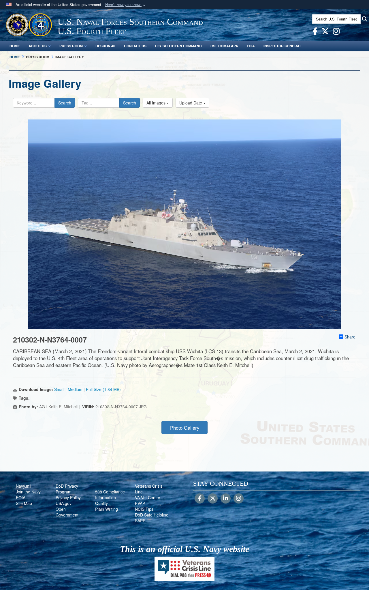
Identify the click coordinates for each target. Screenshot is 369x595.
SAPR (140, 520)
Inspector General (282, 45)
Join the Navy (28, 492)
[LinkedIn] (226, 499)
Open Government (67, 512)
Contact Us (135, 45)
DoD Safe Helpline (151, 515)
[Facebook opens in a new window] (315, 32)
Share (349, 336)
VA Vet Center (147, 497)
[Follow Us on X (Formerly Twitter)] (213, 499)
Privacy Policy (68, 497)
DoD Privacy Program (67, 489)
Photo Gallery (184, 427)
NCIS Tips (144, 509)
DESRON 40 (105, 45)
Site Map (24, 503)
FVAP (140, 503)
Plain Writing (106, 509)
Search (64, 103)
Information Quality (105, 500)
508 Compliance (110, 492)
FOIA (251, 45)
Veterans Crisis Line (148, 489)
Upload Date (191, 103)
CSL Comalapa (224, 45)
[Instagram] (239, 499)
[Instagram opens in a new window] (336, 32)
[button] (126, 5)
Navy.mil (23, 486)
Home (15, 45)
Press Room (71, 45)
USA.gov (63, 503)
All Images (156, 103)
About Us (38, 45)
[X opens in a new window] (325, 32)
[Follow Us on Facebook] (200, 499)
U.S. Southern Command (178, 45)
